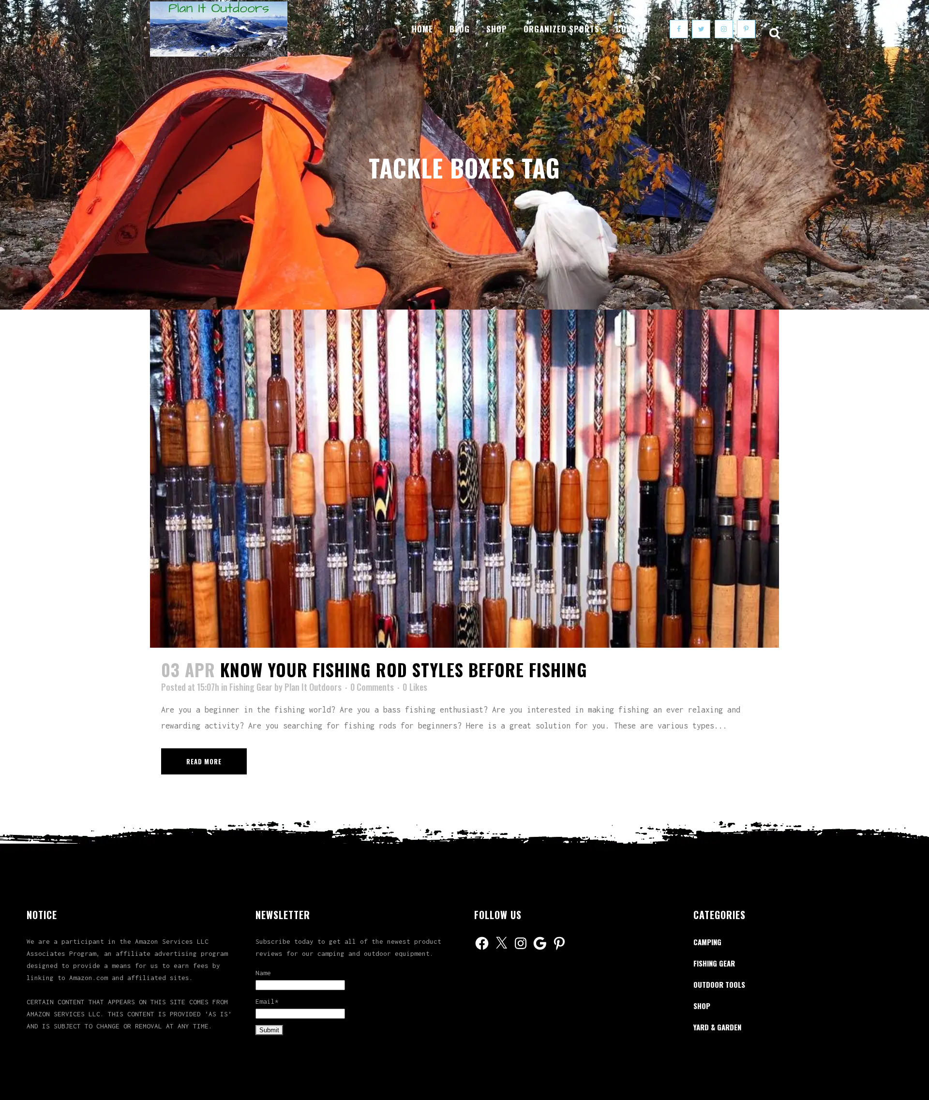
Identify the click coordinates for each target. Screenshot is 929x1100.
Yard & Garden (717, 1027)
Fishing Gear (250, 687)
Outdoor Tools (719, 984)
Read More (204, 761)
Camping (707, 941)
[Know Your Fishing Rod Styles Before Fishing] (464, 479)
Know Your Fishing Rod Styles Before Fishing (403, 669)
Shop (701, 1005)
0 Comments (372, 687)
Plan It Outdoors (313, 687)
